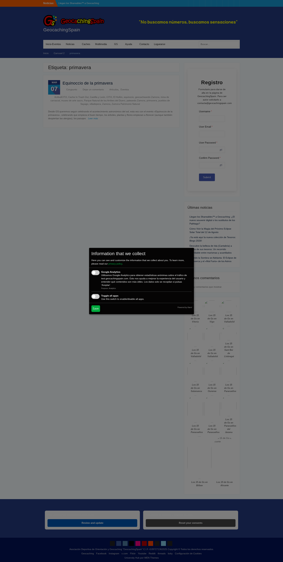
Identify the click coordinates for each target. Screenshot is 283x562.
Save (96, 308)
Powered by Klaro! (185, 307)
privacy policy (115, 263)
